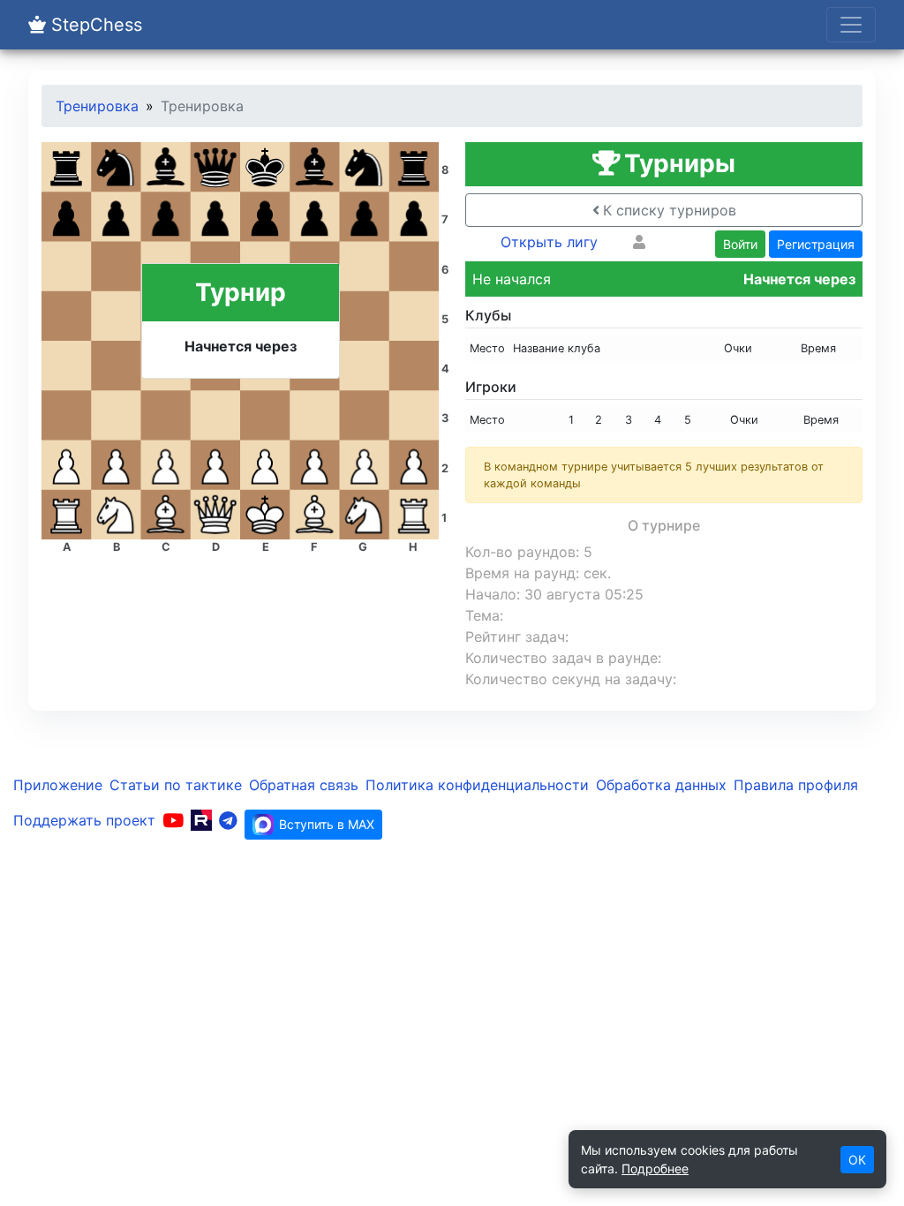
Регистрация (816, 244)
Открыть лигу (549, 242)
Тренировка (97, 106)
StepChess (94, 24)
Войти (740, 244)
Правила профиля (796, 785)
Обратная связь (303, 785)
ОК (857, 1159)
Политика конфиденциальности (477, 785)
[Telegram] (228, 820)
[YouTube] (173, 820)
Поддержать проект (84, 820)
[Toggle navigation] (851, 24)
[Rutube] (201, 820)
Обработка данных (661, 785)
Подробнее (655, 1168)
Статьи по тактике (175, 785)
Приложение (57, 785)
